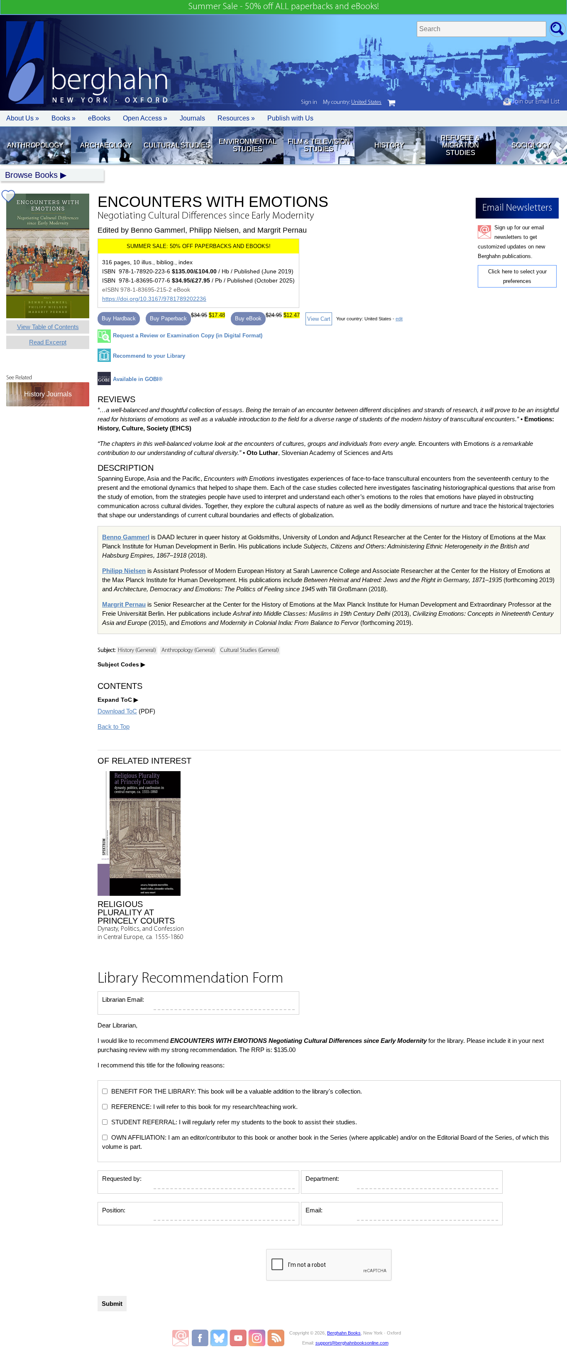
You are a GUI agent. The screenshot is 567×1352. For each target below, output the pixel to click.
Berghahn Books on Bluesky (219, 1338)
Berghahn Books (344, 1332)
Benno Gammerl (125, 537)
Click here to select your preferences (517, 276)
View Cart (318, 319)
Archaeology (106, 145)
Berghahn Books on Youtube (238, 1338)
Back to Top (114, 726)
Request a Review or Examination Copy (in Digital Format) (187, 335)
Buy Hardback (119, 318)
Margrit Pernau (124, 604)
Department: (322, 1178)
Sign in (309, 102)
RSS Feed (275, 1338)
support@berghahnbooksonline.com (352, 1342)
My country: (352, 102)
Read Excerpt (47, 342)
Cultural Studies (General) (249, 650)
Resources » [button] (236, 118)
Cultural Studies (177, 145)
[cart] (391, 103)
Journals (192, 118)
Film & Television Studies (319, 145)
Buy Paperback (168, 318)
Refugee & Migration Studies (460, 145)
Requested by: (122, 1178)
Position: (113, 1210)
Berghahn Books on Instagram (257, 1338)
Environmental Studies (247, 145)
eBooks (99, 118)
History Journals (48, 394)
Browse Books (31, 174)
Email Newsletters (180, 1338)
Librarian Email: (123, 999)
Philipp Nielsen (124, 570)
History (389, 145)
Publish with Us (290, 118)
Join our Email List (535, 101)
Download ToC (117, 711)
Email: (314, 1210)
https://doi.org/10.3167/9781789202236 (154, 298)
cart (391, 103)
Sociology (531, 145)
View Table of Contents (48, 326)
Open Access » (145, 118)
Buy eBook (248, 318)
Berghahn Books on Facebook (201, 1338)
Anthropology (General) (188, 650)
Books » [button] (63, 118)
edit (399, 318)
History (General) (137, 650)
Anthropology (35, 145)
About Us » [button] (22, 118)
